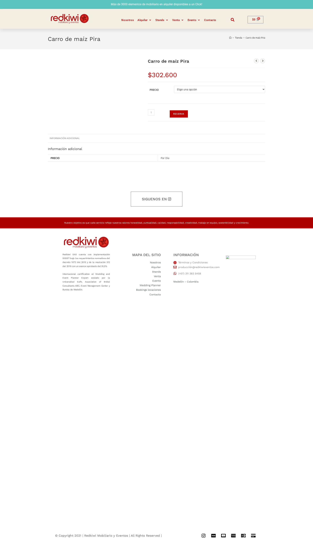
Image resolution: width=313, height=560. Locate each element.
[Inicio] (230, 37)
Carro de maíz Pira (255, 37)
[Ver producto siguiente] (262, 60)
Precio (154, 89)
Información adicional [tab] (65, 138)
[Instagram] (203, 535)
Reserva (178, 113)
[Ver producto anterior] (256, 60)
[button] (145, 20)
